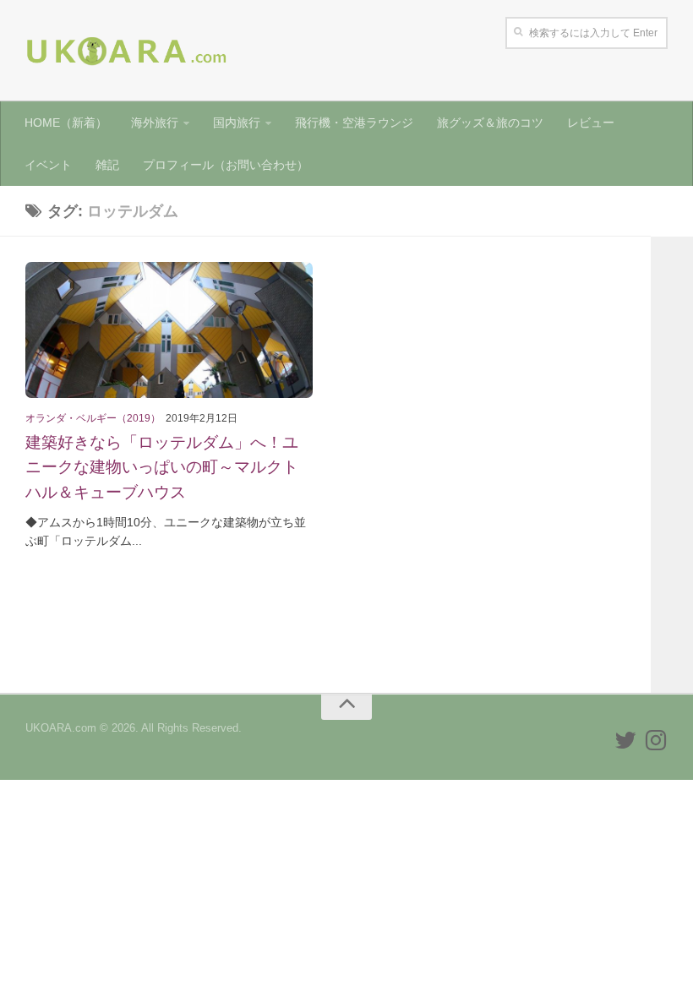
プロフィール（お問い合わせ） (225, 165)
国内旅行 (236, 122)
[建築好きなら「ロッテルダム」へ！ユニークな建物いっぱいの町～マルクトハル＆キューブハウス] (169, 330)
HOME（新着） (66, 122)
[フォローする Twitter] (625, 740)
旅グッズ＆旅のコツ (490, 122)
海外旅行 (154, 122)
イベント (48, 165)
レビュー (590, 122)
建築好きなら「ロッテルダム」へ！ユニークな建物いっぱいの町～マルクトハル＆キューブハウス (161, 466)
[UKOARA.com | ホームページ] (126, 50)
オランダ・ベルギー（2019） (93, 418)
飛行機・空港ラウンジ (354, 122)
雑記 (107, 165)
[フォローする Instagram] (656, 740)
